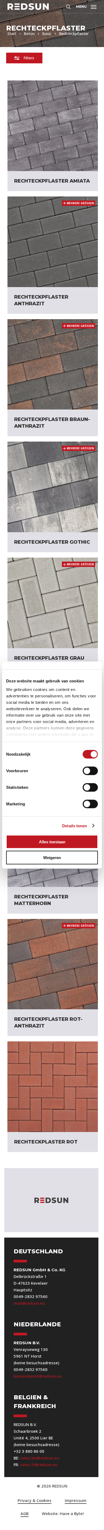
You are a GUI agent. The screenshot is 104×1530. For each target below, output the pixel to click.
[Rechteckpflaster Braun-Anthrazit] (52, 364)
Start (11, 33)
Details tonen (74, 825)
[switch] (90, 771)
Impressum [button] (75, 1500)
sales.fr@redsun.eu (38, 1464)
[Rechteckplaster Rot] (52, 1086)
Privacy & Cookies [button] (34, 1500)
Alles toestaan (52, 842)
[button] (86, 6)
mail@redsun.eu (29, 1303)
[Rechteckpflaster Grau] (52, 603)
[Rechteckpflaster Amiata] (52, 125)
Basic (46, 33)
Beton (29, 33)
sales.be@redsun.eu (39, 1458)
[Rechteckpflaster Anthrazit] (52, 241)
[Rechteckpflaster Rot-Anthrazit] (52, 964)
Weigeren (52, 857)
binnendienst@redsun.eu (38, 1376)
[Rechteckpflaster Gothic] (52, 487)
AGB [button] (25, 1513)
